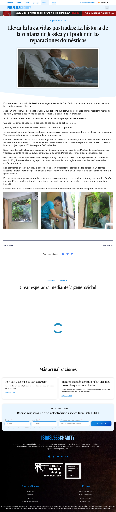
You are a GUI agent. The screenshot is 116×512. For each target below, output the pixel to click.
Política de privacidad (45, 428)
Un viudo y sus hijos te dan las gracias (26, 382)
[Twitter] (58, 456)
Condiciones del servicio (63, 428)
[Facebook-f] (54, 456)
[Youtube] (67, 456)
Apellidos (35, 420)
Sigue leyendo (10, 392)
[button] (107, 7)
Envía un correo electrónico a (70, 420)
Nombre (8, 420)
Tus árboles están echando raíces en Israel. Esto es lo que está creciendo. (86, 383)
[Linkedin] (62, 456)
